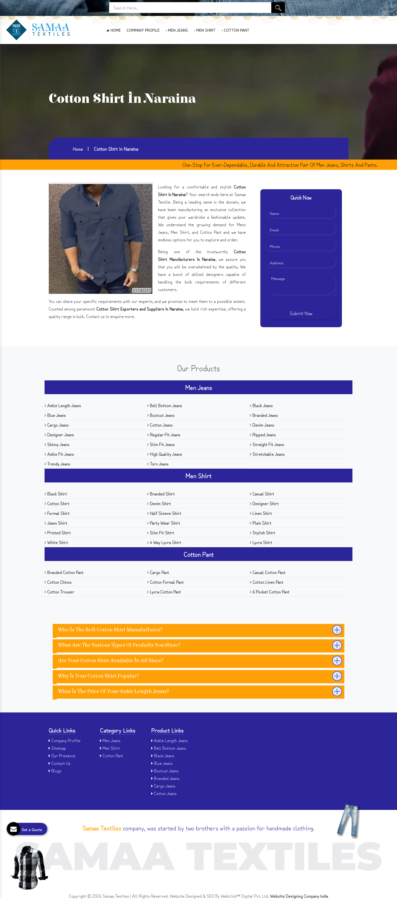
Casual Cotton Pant (268, 572)
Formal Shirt (58, 513)
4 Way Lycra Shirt (165, 542)
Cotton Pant (236, 30)
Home (115, 30)
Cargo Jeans (57, 424)
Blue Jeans (56, 415)
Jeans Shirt (56, 522)
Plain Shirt (261, 522)
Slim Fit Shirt (161, 532)
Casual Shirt (262, 493)
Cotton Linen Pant (267, 582)
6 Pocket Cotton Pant (270, 591)
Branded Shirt (162, 493)
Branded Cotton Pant (64, 572)
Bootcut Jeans (161, 415)
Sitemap (58, 748)
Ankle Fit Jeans (60, 454)
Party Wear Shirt (164, 522)
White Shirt (57, 542)
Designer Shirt (265, 503)
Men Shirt (205, 30)
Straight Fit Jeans (267, 444)
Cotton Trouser (60, 591)
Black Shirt (56, 493)
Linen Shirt (261, 513)
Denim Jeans (262, 424)
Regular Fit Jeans (164, 434)
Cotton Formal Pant (166, 582)
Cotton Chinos (59, 582)
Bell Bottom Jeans (165, 405)
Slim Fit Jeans (162, 444)
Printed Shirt (58, 532)
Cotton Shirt (57, 503)
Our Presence (62, 755)
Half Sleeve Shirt (165, 513)
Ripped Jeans (263, 434)
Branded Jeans (264, 415)
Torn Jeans (159, 463)
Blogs (55, 770)
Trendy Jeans (58, 463)
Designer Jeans (60, 434)
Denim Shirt (160, 503)
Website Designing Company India (299, 896)
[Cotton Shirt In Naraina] (101, 237)
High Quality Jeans (165, 454)
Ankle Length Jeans (63, 405)
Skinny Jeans (57, 444)
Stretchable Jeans (268, 454)
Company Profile (143, 30)
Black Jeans (262, 405)
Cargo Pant (159, 572)
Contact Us (60, 763)
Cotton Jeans (161, 424)
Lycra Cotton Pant (165, 591)
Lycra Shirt (261, 542)
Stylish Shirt (263, 532)
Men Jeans (177, 30)
